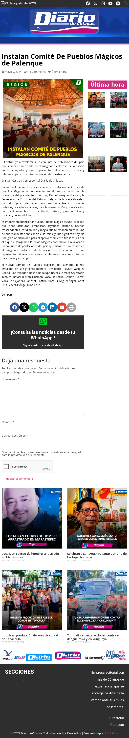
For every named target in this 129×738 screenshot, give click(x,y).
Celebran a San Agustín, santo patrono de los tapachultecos (97, 555)
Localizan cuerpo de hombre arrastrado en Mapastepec (30, 555)
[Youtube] (110, 3)
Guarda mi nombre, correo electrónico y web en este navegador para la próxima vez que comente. (42, 453)
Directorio (116, 718)
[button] (64, 40)
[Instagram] (103, 3)
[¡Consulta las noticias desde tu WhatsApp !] (43, 321)
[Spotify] (118, 3)
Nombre (8, 422)
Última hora (59, 72)
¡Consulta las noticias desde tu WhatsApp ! (43, 335)
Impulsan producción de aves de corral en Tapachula (30, 637)
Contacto (117, 725)
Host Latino (111, 733)
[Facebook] (88, 3)
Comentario (10, 379)
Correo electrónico (15, 435)
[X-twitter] (95, 3)
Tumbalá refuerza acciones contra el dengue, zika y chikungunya (93, 637)
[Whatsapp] (125, 3)
